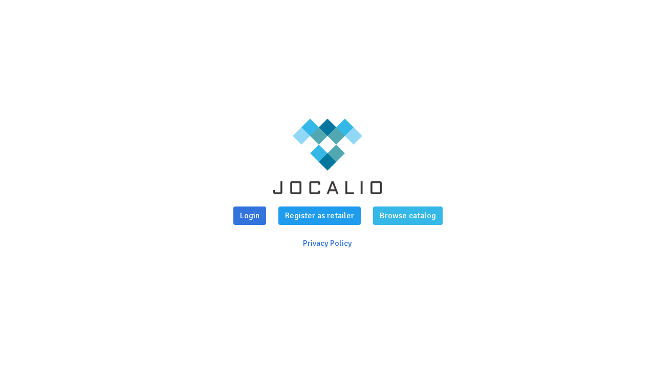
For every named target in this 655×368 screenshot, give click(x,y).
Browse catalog (408, 216)
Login (249, 216)
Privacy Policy (327, 243)
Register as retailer (319, 216)
